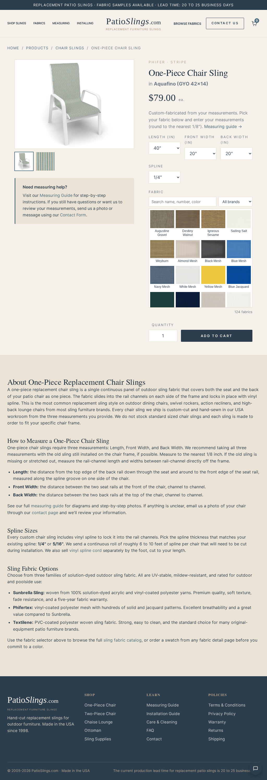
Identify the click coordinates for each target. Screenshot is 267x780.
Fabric (156, 192)
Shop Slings (16, 23)
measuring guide (47, 505)
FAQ (150, 730)
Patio (133, 23)
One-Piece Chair (100, 705)
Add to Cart (217, 336)
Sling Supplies (97, 738)
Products (37, 48)
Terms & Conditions (226, 705)
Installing (85, 23)
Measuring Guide (56, 195)
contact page (45, 512)
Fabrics (39, 23)
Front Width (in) (200, 139)
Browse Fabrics (187, 24)
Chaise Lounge (98, 722)
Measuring (61, 23)
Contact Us (225, 23)
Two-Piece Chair (100, 713)
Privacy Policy (222, 713)
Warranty (217, 722)
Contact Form (73, 214)
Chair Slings (70, 48)
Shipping (216, 738)
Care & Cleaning (162, 722)
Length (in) (162, 137)
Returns (215, 730)
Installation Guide (163, 713)
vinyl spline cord (85, 550)
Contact (154, 738)
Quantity (163, 325)
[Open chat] (255, 768)
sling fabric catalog (123, 640)
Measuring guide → (223, 126)
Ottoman (92, 730)
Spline (156, 166)
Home (13, 48)
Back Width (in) (234, 139)
